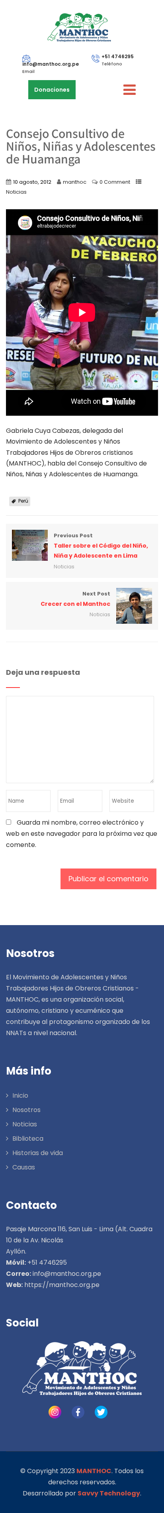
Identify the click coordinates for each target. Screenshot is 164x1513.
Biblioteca (27, 1138)
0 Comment (115, 182)
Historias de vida (37, 1152)
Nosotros (26, 1109)
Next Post (75, 599)
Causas (23, 1167)
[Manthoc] (79, 27)
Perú (23, 500)
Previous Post (101, 546)
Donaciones (52, 90)
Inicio (20, 1095)
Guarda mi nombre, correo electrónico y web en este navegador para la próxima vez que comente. (81, 833)
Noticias (16, 192)
